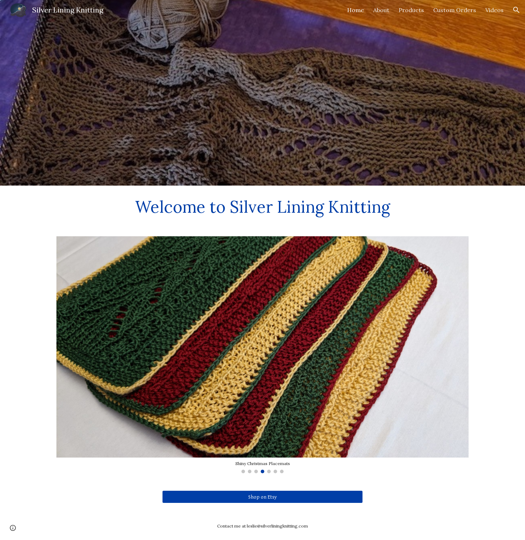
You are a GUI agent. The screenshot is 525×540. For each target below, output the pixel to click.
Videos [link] (494, 10)
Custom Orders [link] (454, 10)
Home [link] (355, 10)
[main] (262, 206)
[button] (516, 10)
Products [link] (411, 10)
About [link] (381, 10)
